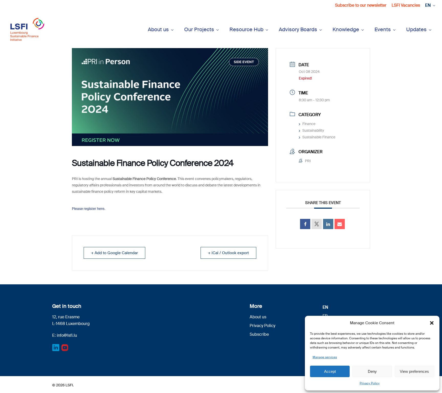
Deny (372, 371)
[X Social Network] (317, 224)
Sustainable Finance (318, 137)
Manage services (325, 357)
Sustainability (313, 130)
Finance (308, 123)
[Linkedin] (328, 224)
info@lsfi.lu (67, 335)
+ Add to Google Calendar (114, 252)
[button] (431, 322)
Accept (330, 371)
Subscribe (259, 334)
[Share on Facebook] (305, 224)
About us (258, 317)
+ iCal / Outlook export (228, 252)
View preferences (414, 371)
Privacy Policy (370, 383)
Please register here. (89, 208)
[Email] (340, 224)
